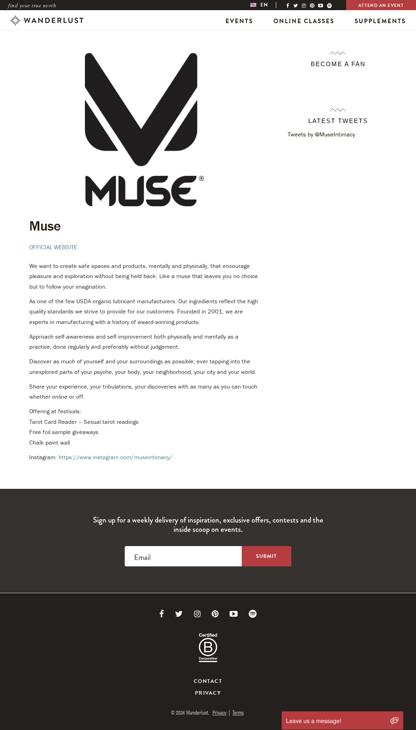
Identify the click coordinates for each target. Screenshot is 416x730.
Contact (208, 681)
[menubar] (267, 5)
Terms (238, 712)
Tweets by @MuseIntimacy (321, 134)
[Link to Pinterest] (215, 614)
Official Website (53, 247)
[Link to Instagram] (197, 614)
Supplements (380, 21)
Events (239, 21)
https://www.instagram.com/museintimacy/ (115, 457)
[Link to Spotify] (253, 614)
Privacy (208, 693)
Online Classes (303, 21)
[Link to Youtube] (234, 614)
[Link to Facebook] (161, 614)
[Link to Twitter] (179, 614)
